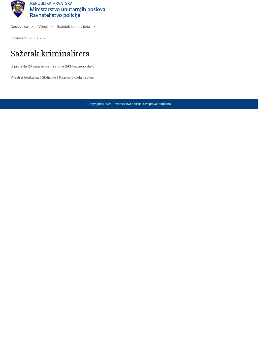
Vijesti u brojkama (25, 77)
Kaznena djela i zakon (76, 77)
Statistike (49, 77)
